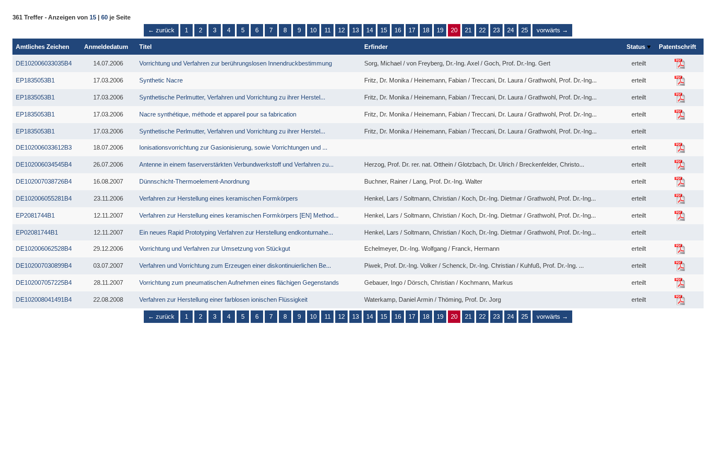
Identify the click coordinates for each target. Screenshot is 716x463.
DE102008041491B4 (44, 299)
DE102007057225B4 (44, 282)
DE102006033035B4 (44, 63)
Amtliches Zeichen (42, 46)
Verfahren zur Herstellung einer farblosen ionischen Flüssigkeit (223, 299)
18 (426, 30)
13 (355, 30)
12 (341, 30)
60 (104, 17)
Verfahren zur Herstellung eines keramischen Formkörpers (218, 198)
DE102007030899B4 (44, 265)
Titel (145, 46)
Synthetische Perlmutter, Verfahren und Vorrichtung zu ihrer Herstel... (232, 97)
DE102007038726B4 (44, 181)
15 (93, 17)
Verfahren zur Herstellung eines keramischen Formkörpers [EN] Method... (239, 215)
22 (482, 30)
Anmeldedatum (106, 46)
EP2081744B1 (35, 215)
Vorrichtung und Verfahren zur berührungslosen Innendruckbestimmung (235, 63)
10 (313, 30)
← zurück (161, 30)
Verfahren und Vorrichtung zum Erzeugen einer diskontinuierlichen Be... (235, 265)
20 (454, 30)
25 (524, 30)
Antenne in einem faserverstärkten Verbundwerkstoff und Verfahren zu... (236, 164)
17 (412, 30)
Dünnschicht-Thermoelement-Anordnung (194, 181)
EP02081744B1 (37, 232)
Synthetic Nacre (161, 80)
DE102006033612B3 (44, 147)
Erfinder (376, 46)
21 (468, 30)
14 (369, 30)
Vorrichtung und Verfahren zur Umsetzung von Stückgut (214, 248)
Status (636, 46)
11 (327, 30)
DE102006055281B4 (44, 198)
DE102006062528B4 (44, 248)
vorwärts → (552, 30)
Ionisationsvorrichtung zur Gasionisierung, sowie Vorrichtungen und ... (233, 147)
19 (440, 30)
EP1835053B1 (35, 80)
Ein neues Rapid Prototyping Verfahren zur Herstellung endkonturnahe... (236, 232)
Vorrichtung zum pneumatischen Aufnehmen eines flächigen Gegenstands (239, 282)
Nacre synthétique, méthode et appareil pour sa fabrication (217, 114)
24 (510, 30)
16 (397, 30)
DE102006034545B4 (44, 164)
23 (496, 30)
